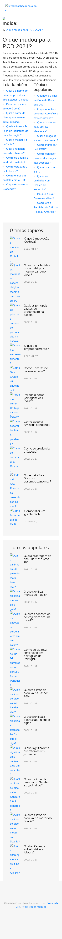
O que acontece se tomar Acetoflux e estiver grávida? (46, 113)
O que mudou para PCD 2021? (24, 29)
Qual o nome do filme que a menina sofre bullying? (14, 117)
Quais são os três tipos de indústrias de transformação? (15, 131)
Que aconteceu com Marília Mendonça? (45, 127)
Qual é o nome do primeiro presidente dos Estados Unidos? (15, 95)
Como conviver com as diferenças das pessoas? (45, 158)
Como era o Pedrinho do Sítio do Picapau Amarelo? (46, 207)
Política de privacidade (34, 906)
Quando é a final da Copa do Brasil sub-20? (45, 100)
